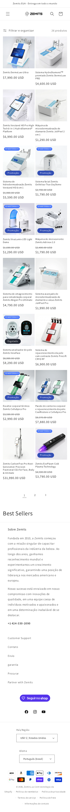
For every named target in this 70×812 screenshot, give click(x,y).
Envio (11, 656)
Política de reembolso (27, 791)
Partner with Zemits (20, 682)
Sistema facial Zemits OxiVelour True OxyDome (48, 183)
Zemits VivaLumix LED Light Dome (17, 241)
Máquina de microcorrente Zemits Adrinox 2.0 (49, 241)
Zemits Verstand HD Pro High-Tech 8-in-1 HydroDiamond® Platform (19, 128)
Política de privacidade (54, 791)
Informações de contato (37, 803)
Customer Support (19, 638)
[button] (8, 14)
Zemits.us (29, 786)
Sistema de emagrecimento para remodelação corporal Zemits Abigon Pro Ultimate (17, 296)
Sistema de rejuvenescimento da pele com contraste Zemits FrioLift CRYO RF (50, 354)
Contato (13, 647)
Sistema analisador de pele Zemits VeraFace (17, 351)
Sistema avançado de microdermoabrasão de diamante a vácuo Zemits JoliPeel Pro (48, 298)
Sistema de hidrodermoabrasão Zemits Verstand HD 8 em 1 (17, 184)
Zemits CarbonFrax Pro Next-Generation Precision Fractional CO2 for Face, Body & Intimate (18, 468)
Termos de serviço (27, 797)
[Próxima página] (45, 495)
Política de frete (48, 797)
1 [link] (24, 495)
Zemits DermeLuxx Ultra (15, 72)
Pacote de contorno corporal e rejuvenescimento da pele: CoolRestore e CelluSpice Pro (50, 408)
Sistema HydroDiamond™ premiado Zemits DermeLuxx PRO (50, 75)
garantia (13, 664)
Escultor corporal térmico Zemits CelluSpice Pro (16, 407)
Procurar (13, 673)
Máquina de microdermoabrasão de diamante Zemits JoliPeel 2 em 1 (50, 130)
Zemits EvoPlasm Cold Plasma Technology (47, 465)
